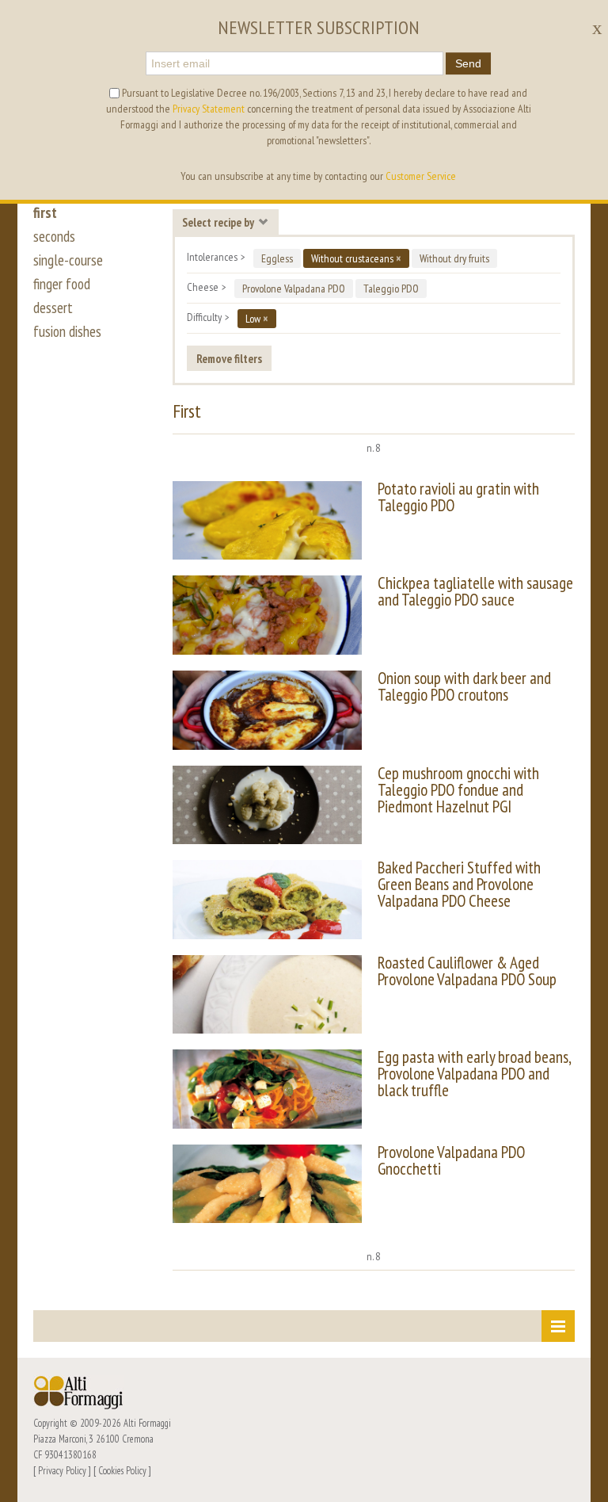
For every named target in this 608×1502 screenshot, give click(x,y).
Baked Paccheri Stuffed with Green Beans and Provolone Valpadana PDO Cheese (459, 884)
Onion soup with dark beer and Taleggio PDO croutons (464, 686)
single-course (68, 260)
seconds (54, 236)
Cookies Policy (122, 1470)
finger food (61, 283)
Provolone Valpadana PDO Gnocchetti (451, 1160)
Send (468, 63)
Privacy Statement (209, 108)
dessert (53, 307)
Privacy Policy (62, 1470)
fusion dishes (67, 331)
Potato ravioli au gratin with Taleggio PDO (458, 497)
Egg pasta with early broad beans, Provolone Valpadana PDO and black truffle (474, 1073)
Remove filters (229, 358)
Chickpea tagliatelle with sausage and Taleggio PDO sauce (475, 591)
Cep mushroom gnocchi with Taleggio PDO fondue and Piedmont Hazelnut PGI (458, 789)
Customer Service (421, 176)
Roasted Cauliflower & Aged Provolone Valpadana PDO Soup (467, 971)
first (45, 212)
